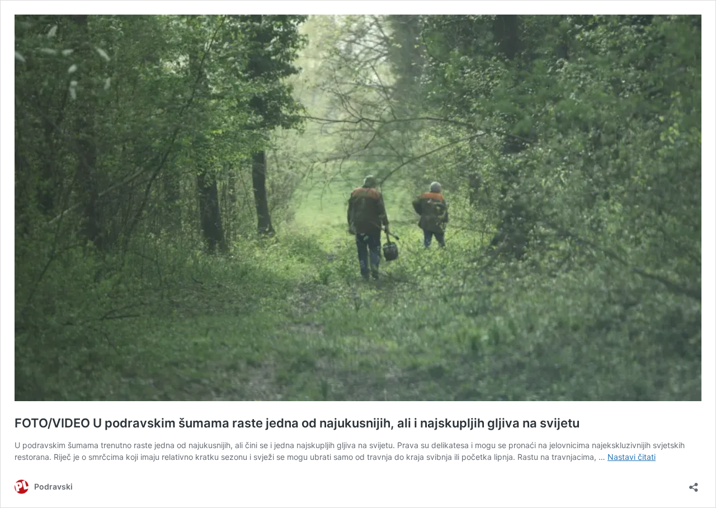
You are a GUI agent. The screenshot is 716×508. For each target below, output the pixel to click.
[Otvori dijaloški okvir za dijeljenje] (693, 483)
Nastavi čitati (631, 457)
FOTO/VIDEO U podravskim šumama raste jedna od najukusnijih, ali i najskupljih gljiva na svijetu (297, 423)
